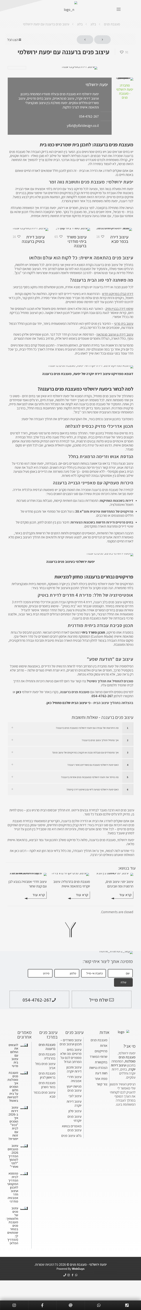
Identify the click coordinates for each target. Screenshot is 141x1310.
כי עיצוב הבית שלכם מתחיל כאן (69, 702)
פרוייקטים (101, 1051)
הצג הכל (12, 39)
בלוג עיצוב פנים (71, 1135)
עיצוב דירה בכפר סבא (119, 239)
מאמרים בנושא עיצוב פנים (72, 1128)
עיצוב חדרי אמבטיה (74, 1079)
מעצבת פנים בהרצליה (47, 1056)
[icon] (64, 1275)
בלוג (93, 24)
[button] (70, 728)
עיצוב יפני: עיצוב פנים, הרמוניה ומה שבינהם (119, 883)
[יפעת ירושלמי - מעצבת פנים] (70, 9)
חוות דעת (101, 1073)
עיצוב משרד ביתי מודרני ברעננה (76, 241)
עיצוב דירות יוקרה (74, 1103)
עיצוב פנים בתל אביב (45, 1065)
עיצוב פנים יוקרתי (75, 1118)
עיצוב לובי (75, 1096)
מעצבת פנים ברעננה (47, 1046)
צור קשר (102, 1084)
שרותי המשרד (98, 1056)
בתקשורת (101, 1062)
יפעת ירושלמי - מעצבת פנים (88, 1264)
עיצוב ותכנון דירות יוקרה (74, 1069)
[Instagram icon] (68, 1275)
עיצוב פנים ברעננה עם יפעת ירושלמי (46, 24)
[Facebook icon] (72, 1275)
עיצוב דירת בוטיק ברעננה (33, 239)
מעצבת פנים (112, 24)
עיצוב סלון (75, 1111)
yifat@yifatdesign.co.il (83, 125)
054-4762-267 (89, 116)
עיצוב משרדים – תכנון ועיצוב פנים (71, 1042)
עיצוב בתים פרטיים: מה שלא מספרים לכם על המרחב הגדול (71, 1055)
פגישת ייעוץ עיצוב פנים (74, 1088)
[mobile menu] (118, 9)
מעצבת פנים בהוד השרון (47, 1085)
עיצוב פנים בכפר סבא (44, 1094)
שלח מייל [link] (98, 1000)
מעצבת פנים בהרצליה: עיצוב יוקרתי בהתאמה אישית (71, 883)
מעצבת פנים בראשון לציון (47, 1075)
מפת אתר (101, 1078)
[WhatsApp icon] (76, 1275)
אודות (103, 1045)
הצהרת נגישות (98, 1067)
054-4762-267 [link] (37, 1000)
